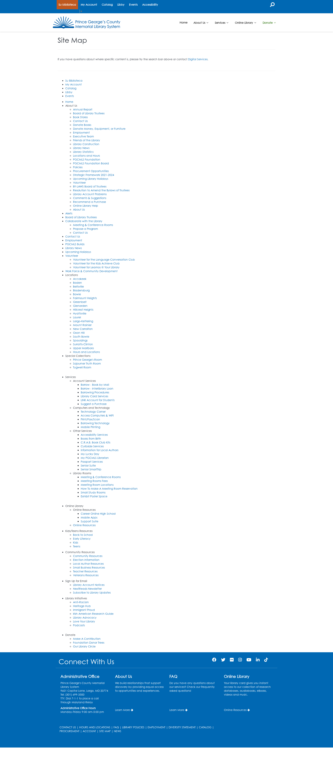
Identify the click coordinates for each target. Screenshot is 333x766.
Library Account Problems (90, 194)
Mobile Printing (90, 427)
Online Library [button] (244, 22)
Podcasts (79, 625)
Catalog (107, 4)
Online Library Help (85, 205)
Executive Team (83, 136)
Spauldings (80, 340)
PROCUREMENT (69, 731)
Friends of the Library (86, 140)
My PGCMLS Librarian (95, 457)
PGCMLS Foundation (86, 159)
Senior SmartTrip (91, 469)
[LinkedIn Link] (258, 659)
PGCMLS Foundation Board (91, 163)
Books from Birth (91, 438)
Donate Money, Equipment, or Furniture (99, 128)
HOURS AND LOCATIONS (94, 727)
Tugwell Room (82, 367)
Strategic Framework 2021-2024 (93, 174)
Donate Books (82, 124)
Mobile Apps (89, 517)
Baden (77, 282)
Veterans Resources (85, 575)
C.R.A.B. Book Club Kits (95, 442)
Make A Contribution (87, 638)
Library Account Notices (88, 584)
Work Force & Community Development (91, 271)
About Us (79, 209)
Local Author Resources (88, 563)
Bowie (77, 294)
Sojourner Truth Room (87, 363)
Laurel (77, 317)
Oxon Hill (79, 332)
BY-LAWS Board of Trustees (89, 186)
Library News (81, 148)
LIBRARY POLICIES (133, 727)
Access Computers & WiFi (97, 415)
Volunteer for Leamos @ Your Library (96, 267)
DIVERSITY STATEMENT (182, 727)
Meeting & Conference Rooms (93, 225)
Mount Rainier (82, 325)
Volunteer (79, 182)
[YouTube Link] (248, 659)
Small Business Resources (89, 567)
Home (184, 22)
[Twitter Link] (223, 659)
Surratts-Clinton (83, 344)
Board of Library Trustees (88, 113)
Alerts (68, 213)
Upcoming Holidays (78, 251)
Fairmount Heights (85, 298)
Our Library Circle (84, 646)
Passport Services (92, 461)
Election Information (86, 559)
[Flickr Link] (232, 659)
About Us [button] (199, 22)
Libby (120, 4)
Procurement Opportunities (91, 171)
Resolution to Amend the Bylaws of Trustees (101, 190)
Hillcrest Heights (83, 309)
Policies (77, 167)
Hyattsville (79, 313)
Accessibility (150, 4)
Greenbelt (80, 302)
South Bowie (81, 336)
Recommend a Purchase (89, 201)
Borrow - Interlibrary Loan (97, 388)
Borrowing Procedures (95, 392)
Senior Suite (88, 465)
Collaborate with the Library (83, 221)
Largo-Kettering (83, 321)
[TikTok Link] (266, 659)
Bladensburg (81, 290)
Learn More (122, 710)
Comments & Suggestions (89, 198)
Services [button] (220, 22)
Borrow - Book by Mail (95, 384)
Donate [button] (268, 22)
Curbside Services (92, 446)
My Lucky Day (90, 454)
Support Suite (89, 521)
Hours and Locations (86, 352)
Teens (76, 546)
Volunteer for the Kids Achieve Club (96, 263)
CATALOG (205, 727)
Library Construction (86, 144)
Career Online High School (98, 513)
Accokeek (79, 278)
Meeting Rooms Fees (94, 481)
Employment (81, 132)
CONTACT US (68, 727)
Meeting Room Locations (97, 484)
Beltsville (78, 286)
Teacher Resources (85, 571)
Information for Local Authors (99, 450)
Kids (75, 542)
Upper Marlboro (83, 348)
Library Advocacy (85, 617)
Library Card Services (94, 396)
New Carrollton (83, 328)
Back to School (83, 534)
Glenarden (80, 305)
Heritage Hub (82, 606)
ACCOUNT (89, 731)
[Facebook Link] (214, 659)
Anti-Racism (81, 602)
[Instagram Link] (240, 659)
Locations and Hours (86, 155)
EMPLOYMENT (156, 727)
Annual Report (82, 109)
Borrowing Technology (95, 423)
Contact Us (80, 121)
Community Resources (87, 556)
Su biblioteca (67, 4)
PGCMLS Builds (74, 244)
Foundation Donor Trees (88, 642)
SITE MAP (105, 731)
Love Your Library (84, 621)
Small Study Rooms (93, 492)
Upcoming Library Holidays (90, 178)
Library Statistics (83, 151)
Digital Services (198, 59)
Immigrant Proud (84, 609)
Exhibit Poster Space (94, 496)
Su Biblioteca (73, 80)
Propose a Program (85, 228)
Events (133, 4)
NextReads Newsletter (87, 588)
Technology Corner (93, 411)
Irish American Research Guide (93, 613)
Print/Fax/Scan (90, 419)
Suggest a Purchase (94, 404)
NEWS (117, 731)
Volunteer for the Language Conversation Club (104, 259)
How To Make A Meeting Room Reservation (109, 488)
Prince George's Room (87, 359)
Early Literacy (82, 538)
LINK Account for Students (97, 400)
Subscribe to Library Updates (92, 592)
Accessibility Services (94, 434)
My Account (89, 4)
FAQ (116, 727)
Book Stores (80, 117)
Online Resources (84, 525)
